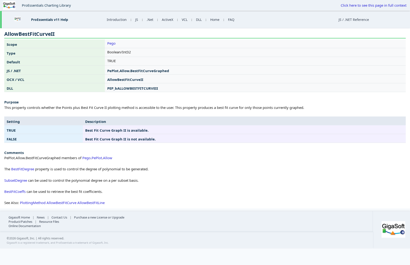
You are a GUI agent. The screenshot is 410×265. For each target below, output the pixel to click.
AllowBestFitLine (91, 202)
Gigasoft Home (19, 217)
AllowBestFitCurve (61, 202)
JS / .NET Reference (354, 19)
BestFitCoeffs (15, 191)
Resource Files (49, 221)
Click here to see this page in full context (373, 5)
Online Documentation (25, 226)
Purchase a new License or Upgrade (99, 217)
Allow (107, 157)
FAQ (231, 19)
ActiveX (167, 19)
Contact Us (59, 217)
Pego (111, 43)
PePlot (97, 157)
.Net (150, 19)
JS (136, 19)
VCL (184, 19)
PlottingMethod (33, 202)
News (41, 217)
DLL (199, 19)
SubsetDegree (15, 180)
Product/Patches (20, 221)
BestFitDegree (22, 169)
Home (214, 19)
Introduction (117, 19)
